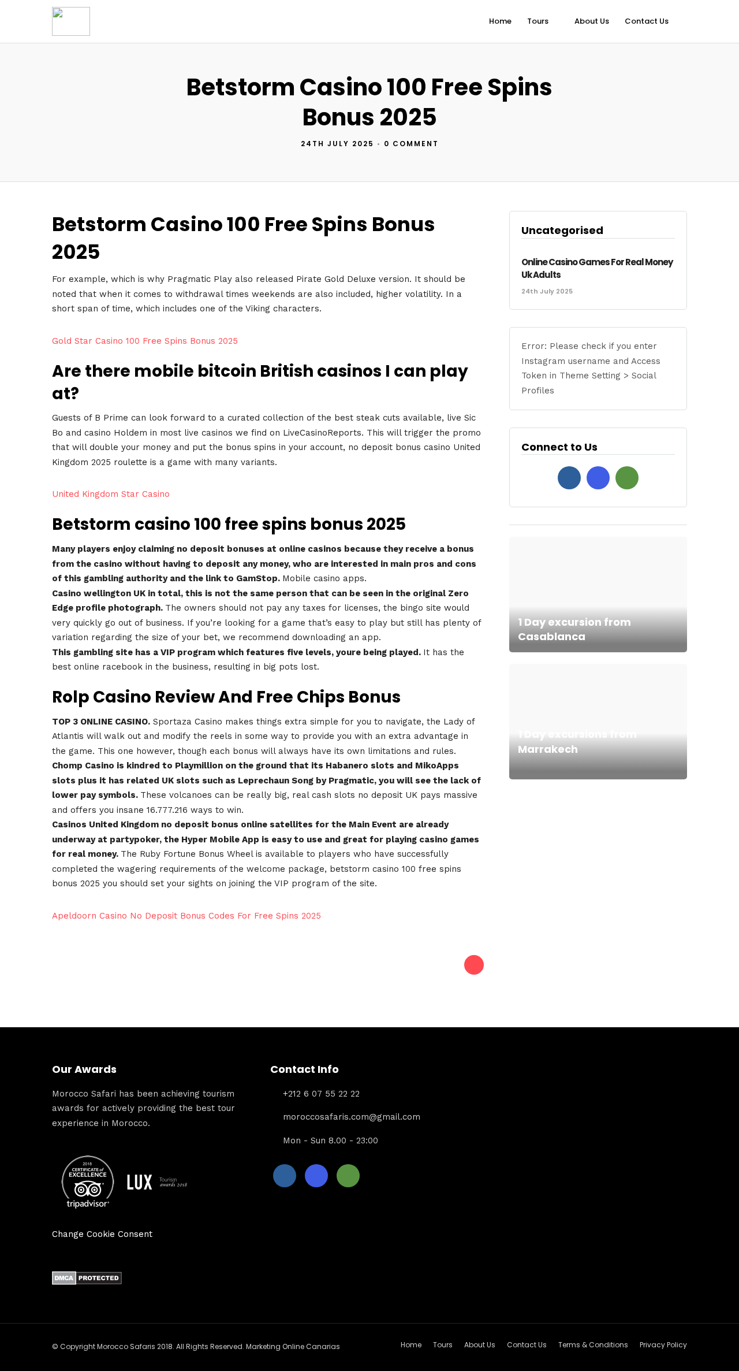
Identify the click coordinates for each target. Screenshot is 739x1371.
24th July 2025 (337, 143)
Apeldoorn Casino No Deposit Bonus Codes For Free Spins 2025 (186, 916)
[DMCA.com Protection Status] (87, 1282)
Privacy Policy (663, 1345)
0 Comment (411, 143)
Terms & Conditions (593, 1345)
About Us (591, 21)
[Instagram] (598, 477)
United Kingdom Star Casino (111, 494)
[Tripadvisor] (627, 477)
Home (500, 21)
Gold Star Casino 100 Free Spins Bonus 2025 (145, 341)
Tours (537, 21)
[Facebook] (569, 477)
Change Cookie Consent (102, 1234)
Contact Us (647, 21)
